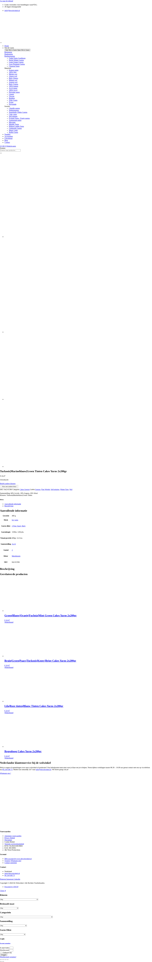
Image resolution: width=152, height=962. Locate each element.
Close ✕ (3, 891)
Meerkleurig (16, 556)
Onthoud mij (7, 953)
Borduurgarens (9, 56)
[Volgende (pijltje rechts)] (3, 961)
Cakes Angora (25, 489)
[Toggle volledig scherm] (3, 959)
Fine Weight (45, 489)
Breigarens (8, 52)
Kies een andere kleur (9, 486)
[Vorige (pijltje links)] (1, 961)
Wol (70, 489)
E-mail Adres (4, 948)
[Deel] (5, 959)
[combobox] (10, 150)
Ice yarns (15, 520)
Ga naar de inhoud (6, 1)
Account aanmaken (5, 943)
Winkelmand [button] (8, 622)
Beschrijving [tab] (8, 506)
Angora (37, 489)
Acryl (14, 544)
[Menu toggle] (1, 42)
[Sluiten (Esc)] (7, 959)
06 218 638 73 (7, 769)
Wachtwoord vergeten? (8, 957)
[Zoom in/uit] (1, 959)
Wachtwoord (4, 950)
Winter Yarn (64, 489)
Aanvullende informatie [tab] (12, 504)
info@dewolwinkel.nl (43, 769)
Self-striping (55, 489)
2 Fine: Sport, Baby (19, 526)
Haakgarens (8, 54)
